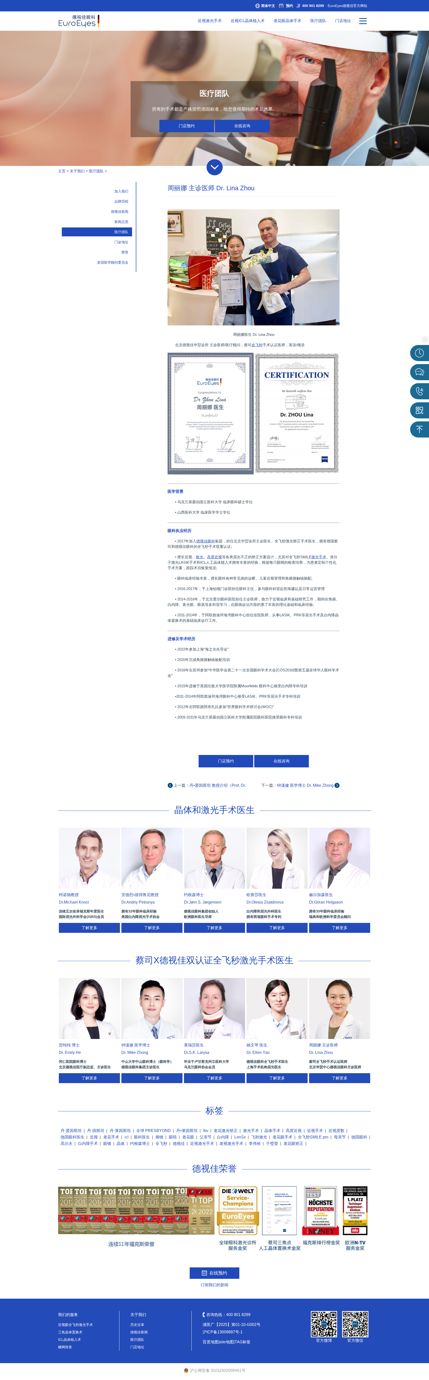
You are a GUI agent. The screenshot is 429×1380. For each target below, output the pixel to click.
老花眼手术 (282, 1137)
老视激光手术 (231, 1143)
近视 (94, 1137)
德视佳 (179, 1143)
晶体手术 (272, 1131)
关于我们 (77, 171)
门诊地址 (121, 242)
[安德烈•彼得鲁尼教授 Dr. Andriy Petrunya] (151, 858)
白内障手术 (88, 1143)
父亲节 (206, 1137)
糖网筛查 (65, 1347)
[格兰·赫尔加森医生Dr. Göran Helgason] (339, 858)
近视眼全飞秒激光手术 (75, 1325)
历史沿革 (137, 1325)
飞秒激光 (259, 1137)
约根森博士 (140, 1143)
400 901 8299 (313, 6)
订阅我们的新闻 (214, 1285)
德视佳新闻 (119, 212)
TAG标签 (242, 1342)
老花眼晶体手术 (287, 21)
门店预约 (187, 126)
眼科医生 (142, 1137)
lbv (205, 1131)
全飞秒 (161, 1143)
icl (127, 1137)
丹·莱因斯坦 (120, 1131)
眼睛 (173, 1137)
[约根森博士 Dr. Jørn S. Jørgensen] (214, 858)
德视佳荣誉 (214, 1168)
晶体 (121, 1143)
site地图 (226, 1342)
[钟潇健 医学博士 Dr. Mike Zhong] (151, 1008)
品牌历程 (121, 201)
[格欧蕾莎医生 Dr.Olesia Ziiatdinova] (277, 858)
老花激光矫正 (226, 1131)
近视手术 (315, 1131)
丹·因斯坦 (95, 1131)
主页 (62, 171)
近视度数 (336, 1131)
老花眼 (188, 1137)
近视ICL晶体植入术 (248, 21)
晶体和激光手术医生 (214, 810)
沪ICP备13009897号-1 (223, 1332)
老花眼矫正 (293, 1143)
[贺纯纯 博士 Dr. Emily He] (89, 1008)
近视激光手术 (210, 21)
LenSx (240, 1137)
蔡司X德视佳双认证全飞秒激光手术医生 (214, 960)
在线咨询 (242, 126)
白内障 (223, 1137)
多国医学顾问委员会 (112, 262)
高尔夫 (66, 1143)
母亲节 (340, 1137)
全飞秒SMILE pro (313, 1137)
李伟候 (255, 1143)
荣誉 (124, 252)
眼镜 (107, 1143)
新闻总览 (121, 222)
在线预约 (218, 1273)
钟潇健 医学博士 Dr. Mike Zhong (305, 785)
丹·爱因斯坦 (71, 1131)
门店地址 (343, 21)
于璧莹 (272, 1143)
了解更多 (89, 928)
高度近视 (294, 1131)
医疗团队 (318, 21)
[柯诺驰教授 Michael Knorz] (89, 858)
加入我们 (121, 191)
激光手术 (251, 1131)
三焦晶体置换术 (70, 1332)
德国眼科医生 (72, 1137)
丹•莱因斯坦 (187, 1131)
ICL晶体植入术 (69, 1340)
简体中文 (268, 6)
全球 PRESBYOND (153, 1131)
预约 (289, 6)
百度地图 (210, 1342)
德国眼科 (359, 1137)
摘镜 (159, 1137)
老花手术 (111, 1137)
